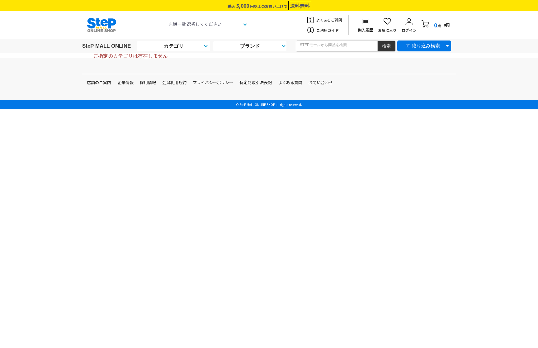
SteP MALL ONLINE (106, 46)
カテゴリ (174, 46)
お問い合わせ (321, 82)
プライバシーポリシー (213, 82)
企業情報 (125, 82)
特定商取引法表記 (255, 82)
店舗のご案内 (99, 82)
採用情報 (148, 82)
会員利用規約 (174, 82)
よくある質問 (290, 82)
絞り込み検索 (426, 45)
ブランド (250, 46)
